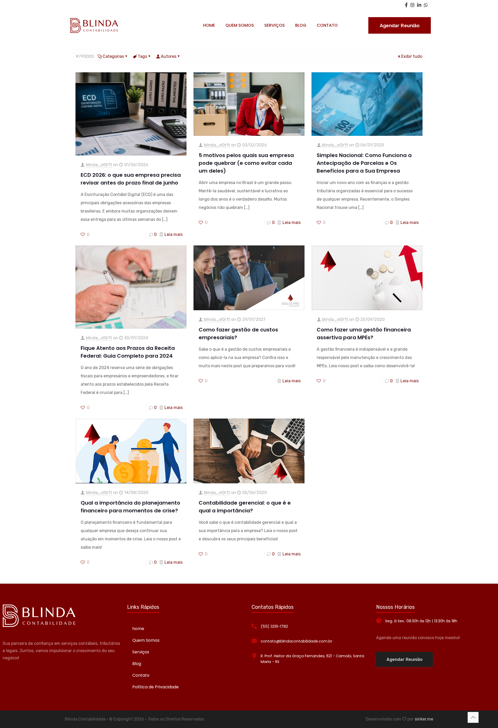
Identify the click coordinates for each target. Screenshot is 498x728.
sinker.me (424, 719)
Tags (142, 56)
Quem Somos (146, 640)
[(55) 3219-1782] (254, 626)
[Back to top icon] (473, 717)
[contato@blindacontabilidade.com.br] (254, 641)
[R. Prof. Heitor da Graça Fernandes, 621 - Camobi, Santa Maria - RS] (254, 655)
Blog (136, 664)
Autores (168, 56)
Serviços (140, 652)
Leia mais (173, 234)
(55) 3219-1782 (274, 626)
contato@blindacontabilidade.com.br (296, 641)
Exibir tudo (411, 56)
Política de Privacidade (155, 687)
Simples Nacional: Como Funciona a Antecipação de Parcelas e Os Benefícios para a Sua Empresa (364, 163)
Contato (140, 675)
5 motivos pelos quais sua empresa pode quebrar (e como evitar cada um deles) (246, 163)
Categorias (113, 56)
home (138, 629)
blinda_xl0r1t (99, 164)
